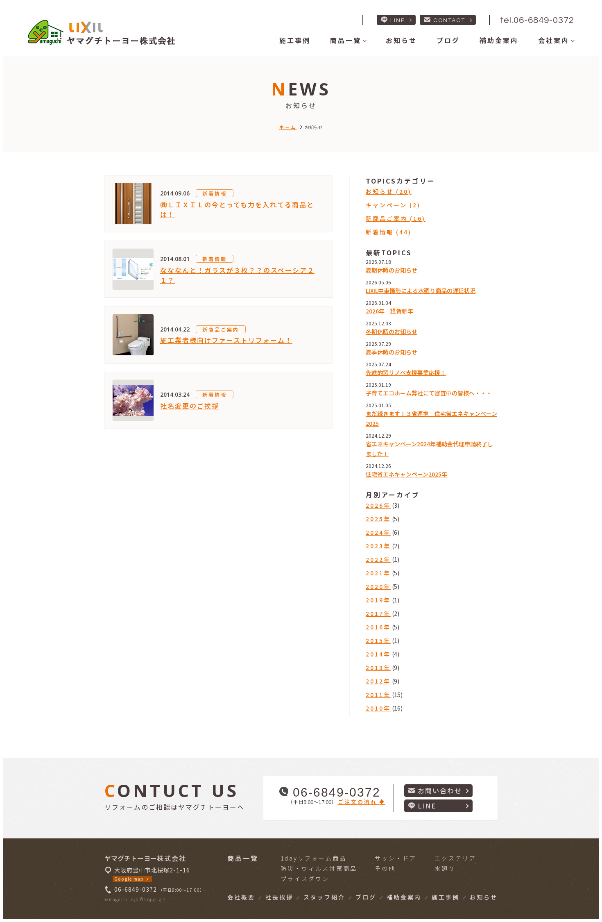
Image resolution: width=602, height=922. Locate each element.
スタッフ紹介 (324, 897)
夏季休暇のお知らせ (391, 352)
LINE (397, 20)
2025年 (378, 519)
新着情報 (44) (389, 232)
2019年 (378, 600)
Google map (129, 879)
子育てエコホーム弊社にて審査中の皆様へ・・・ (429, 393)
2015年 (378, 640)
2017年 (378, 613)
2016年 (378, 627)
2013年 (378, 667)
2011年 (378, 694)
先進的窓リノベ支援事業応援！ (406, 372)
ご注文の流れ (359, 802)
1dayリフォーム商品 (313, 858)
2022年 (378, 559)
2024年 (378, 532)
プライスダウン (305, 878)
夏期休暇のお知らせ (391, 270)
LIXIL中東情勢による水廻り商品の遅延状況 (420, 290)
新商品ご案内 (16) (395, 218)
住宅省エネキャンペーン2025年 (406, 474)
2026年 (378, 505)
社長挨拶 (279, 897)
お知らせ (401, 40)
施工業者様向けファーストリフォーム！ (226, 340)
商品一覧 (345, 40)
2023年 (378, 546)
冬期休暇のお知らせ (391, 331)
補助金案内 (499, 40)
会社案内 (553, 40)
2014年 (378, 654)
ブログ (448, 40)
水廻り (445, 868)
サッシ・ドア (395, 858)
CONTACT (449, 20)
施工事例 (294, 40)
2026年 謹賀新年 (389, 311)
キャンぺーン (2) (393, 205)
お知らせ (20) (389, 191)
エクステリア (455, 858)
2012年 (378, 681)
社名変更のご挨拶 (189, 406)
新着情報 (214, 193)
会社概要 (241, 897)
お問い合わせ (440, 790)
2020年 (378, 586)
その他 (385, 868)
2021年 (378, 573)
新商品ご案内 (220, 329)
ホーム (287, 127)
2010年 (378, 708)
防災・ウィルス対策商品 (319, 868)
